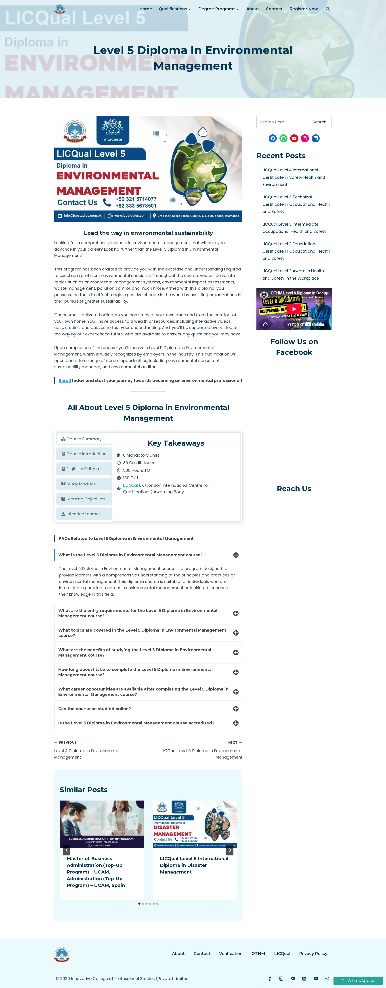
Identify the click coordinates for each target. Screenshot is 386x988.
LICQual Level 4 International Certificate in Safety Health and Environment (293, 177)
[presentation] (102, 824)
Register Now (304, 8)
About (252, 8)
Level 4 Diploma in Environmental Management (86, 750)
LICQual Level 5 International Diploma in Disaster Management (194, 865)
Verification (231, 953)
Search (320, 122)
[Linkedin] (304, 978)
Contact (274, 8)
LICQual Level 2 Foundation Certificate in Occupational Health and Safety (296, 251)
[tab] (84, 439)
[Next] (229, 850)
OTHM (258, 953)
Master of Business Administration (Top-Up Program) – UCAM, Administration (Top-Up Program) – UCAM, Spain (96, 872)
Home (145, 8)
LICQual (130, 485)
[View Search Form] (328, 9)
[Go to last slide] (66, 850)
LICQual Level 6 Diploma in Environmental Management (202, 750)
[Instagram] (281, 978)
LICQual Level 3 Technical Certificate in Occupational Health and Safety (296, 204)
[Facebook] (269, 978)
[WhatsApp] (327, 978)
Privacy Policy (313, 953)
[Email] (292, 978)
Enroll (65, 380)
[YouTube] (315, 978)
